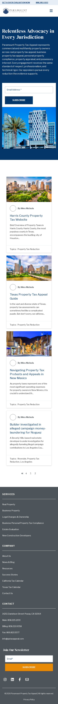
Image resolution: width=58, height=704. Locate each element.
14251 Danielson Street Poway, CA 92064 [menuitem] (21, 614)
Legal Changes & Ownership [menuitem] (15, 517)
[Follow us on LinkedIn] (12, 679)
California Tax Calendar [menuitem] (13, 581)
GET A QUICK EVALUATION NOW (16, 3)
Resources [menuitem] (7, 568)
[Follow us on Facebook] (20, 679)
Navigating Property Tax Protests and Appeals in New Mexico (27, 374)
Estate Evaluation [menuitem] (10, 529)
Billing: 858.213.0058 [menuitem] (12, 626)
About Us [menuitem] (6, 556)
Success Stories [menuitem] (10, 574)
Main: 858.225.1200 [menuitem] (11, 620)
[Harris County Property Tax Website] (29, 189)
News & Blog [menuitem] (8, 562)
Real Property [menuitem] (8, 504)
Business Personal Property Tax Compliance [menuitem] (23, 523)
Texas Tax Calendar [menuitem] (11, 587)
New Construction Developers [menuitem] (16, 535)
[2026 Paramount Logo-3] (15, 12)
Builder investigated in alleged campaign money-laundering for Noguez (28, 428)
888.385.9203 (42, 3)
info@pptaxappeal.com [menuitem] (13, 639)
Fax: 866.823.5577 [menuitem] (10, 632)
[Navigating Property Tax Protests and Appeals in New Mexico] (29, 343)
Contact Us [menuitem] (7, 593)
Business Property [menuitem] (11, 510)
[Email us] (27, 679)
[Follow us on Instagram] (5, 679)
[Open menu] (53, 10)
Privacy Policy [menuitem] (29, 700)
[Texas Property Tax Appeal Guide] (29, 268)
